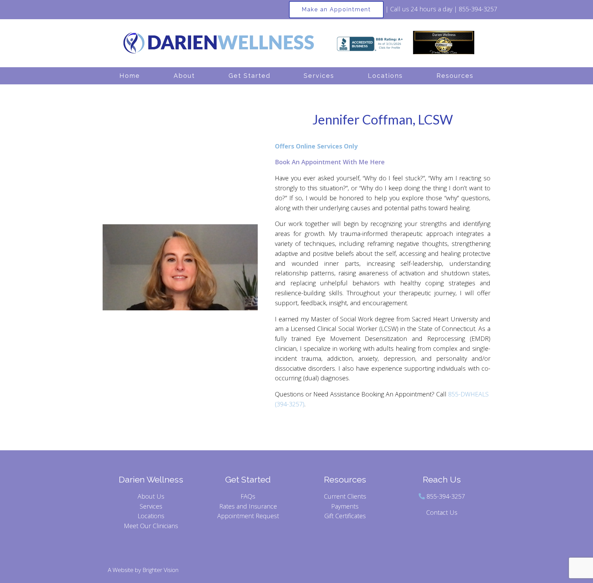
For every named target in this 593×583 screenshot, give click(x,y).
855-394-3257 (446, 496)
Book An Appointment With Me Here (330, 162)
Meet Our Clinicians (151, 526)
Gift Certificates (345, 516)
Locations (385, 75)
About (184, 75)
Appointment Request (248, 516)
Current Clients (345, 496)
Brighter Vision (160, 570)
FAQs (248, 496)
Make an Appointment (336, 9)
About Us (151, 496)
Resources (455, 75)
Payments (345, 506)
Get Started (249, 75)
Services (319, 75)
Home (129, 75)
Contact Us (441, 512)
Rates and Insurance (248, 506)
